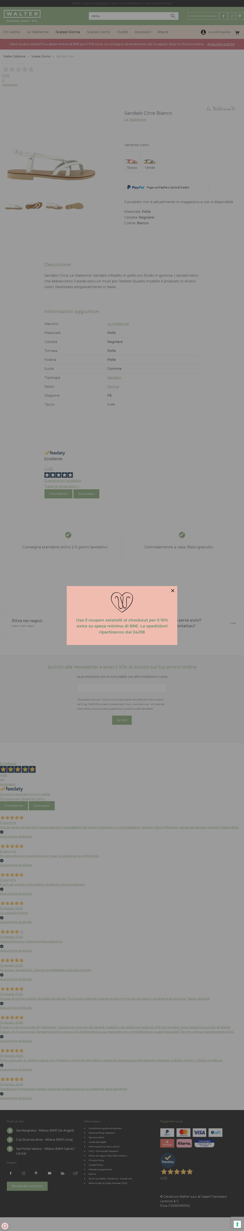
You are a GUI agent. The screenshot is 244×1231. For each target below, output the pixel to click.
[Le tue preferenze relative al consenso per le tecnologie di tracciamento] (237, 1224)
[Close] (172, 590)
